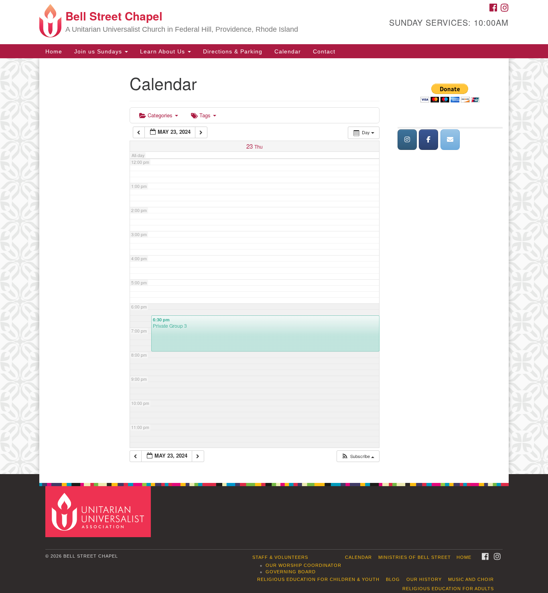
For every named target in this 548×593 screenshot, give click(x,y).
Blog (393, 579)
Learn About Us (163, 51)
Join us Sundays (99, 51)
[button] (357, 456)
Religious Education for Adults (448, 588)
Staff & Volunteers (280, 557)
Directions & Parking (232, 51)
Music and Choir (471, 579)
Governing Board (291, 571)
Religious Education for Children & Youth (318, 579)
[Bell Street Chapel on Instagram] (407, 139)
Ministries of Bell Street (414, 557)
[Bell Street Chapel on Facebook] (428, 139)
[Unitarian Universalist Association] (99, 511)
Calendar (287, 51)
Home (53, 51)
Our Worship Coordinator (303, 565)
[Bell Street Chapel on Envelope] (450, 139)
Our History (424, 579)
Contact (324, 51)
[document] (274, 266)
